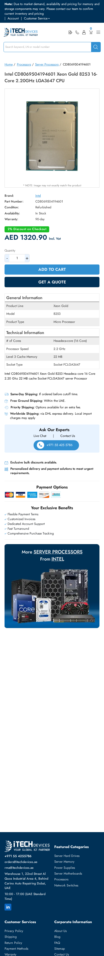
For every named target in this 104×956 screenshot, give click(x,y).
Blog (57, 937)
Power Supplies (64, 867)
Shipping (11, 937)
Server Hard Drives (67, 856)
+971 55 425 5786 (59, 445)
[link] (77, 32)
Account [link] (13, 18)
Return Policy (13, 943)
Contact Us (67, 436)
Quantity (10, 250)
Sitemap (59, 948)
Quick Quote (70, 32)
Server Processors (47, 64)
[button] (37, 18)
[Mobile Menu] (98, 32)
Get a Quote (52, 282)
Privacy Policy (14, 931)
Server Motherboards (68, 873)
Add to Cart (52, 269)
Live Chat (40, 436)
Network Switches (66, 885)
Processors (24, 64)
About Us (60, 931)
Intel (38, 195)
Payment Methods (16, 948)
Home (9, 64)
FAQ (57, 943)
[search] (95, 47)
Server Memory (64, 861)
